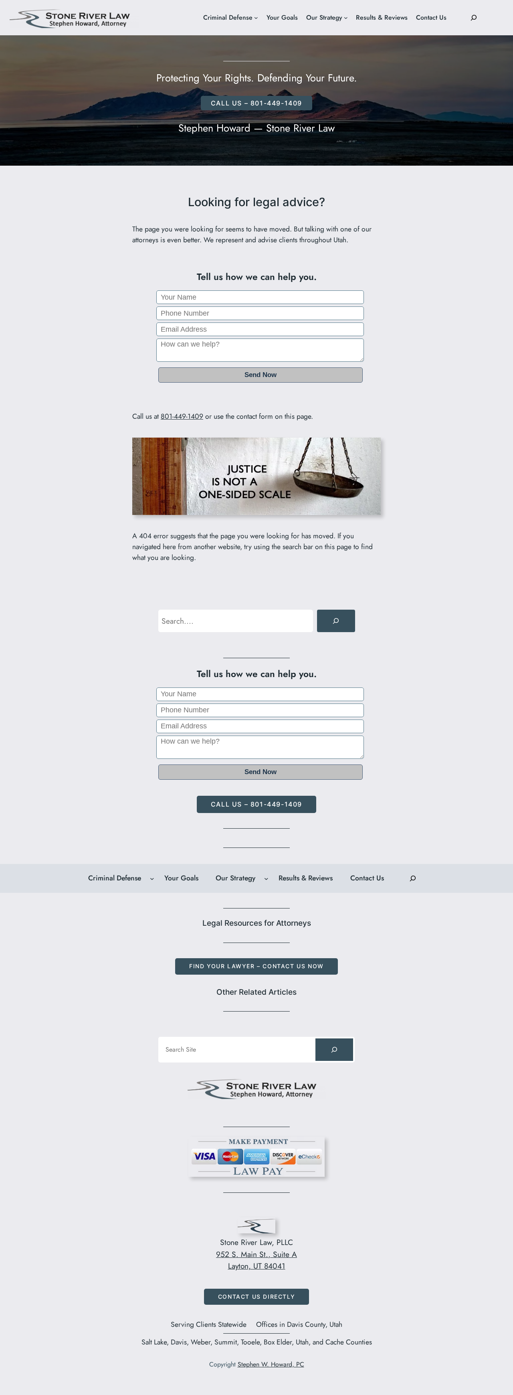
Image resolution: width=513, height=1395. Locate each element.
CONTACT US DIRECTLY (256, 1296)
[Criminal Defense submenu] (256, 18)
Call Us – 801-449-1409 (256, 804)
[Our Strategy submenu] (346, 18)
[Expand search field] (474, 17)
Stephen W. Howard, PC (271, 1364)
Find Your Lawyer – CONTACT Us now (256, 966)
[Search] (336, 621)
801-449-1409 (182, 416)
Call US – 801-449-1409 (256, 103)
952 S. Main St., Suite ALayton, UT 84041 (256, 1260)
